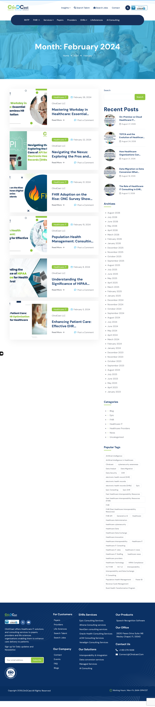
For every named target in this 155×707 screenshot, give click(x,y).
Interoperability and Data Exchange (120, 571)
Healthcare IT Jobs (113, 550)
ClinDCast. (27, 690)
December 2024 (115, 300)
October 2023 (114, 361)
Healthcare (136, 516)
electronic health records (116, 481)
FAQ (56, 663)
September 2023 (116, 365)
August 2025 (114, 265)
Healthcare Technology (115, 563)
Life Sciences (60, 629)
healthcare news (134, 554)
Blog (112, 411)
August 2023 (114, 370)
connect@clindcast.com (131, 654)
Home (66, 55)
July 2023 (112, 374)
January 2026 (114, 243)
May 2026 (112, 226)
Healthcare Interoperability (116, 541)
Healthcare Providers (120, 428)
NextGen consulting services (93, 629)
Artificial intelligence (114, 456)
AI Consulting (85, 668)
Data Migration (127, 469)
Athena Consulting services (92, 625)
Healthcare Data (112, 529)
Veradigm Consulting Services (93, 642)
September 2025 (116, 260)
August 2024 (114, 317)
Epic (112, 415)
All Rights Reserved (41, 690)
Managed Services (88, 664)
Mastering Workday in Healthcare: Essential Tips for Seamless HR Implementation (70, 111)
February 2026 (115, 239)
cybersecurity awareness (128, 464)
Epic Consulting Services (91, 620)
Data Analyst (111, 469)
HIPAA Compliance (136, 563)
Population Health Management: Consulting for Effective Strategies (72, 239)
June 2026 (113, 221)
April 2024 (113, 335)
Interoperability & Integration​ (93, 655)
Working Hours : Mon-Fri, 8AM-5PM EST (130, 690)
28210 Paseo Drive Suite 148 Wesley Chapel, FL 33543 (129, 635)
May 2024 (112, 330)
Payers (57, 620)
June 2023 (113, 378)
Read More (57, 120)
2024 (76, 55)
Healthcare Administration (116, 520)
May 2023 (112, 383)
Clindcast (109, 464)
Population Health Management (118, 579)
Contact (58, 655)
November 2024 (115, 304)
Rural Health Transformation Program (120, 588)
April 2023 (113, 387)
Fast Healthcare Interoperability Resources (123, 494)
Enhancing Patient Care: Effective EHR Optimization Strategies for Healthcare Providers (72, 324)
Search (107, 90)
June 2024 (113, 326)
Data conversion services (91, 659)
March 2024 (113, 339)
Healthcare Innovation (114, 537)
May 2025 (112, 278)
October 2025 (114, 256)
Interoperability (133, 567)
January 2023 (114, 391)
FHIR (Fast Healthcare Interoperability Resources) (121, 510)
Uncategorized (117, 437)
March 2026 (113, 234)
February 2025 (115, 291)
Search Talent (60, 633)
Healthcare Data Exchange (116, 533)
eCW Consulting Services (91, 638)
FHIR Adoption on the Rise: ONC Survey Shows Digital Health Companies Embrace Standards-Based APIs (72, 196)
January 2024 (114, 348)
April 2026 (113, 230)
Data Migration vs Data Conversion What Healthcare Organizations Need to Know (131, 170)
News (112, 432)
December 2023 (115, 352)
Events (57, 659)
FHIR (112, 419)
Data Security (111, 473)
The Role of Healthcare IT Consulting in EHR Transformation (131, 188)
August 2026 (114, 212)
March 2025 (113, 287)
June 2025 (113, 274)
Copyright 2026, (15, 690)
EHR (123, 473)
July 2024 (112, 322)
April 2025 (113, 282)
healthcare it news (132, 550)
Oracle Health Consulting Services (95, 633)
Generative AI (122, 516)
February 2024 (115, 343)
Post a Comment (86, 120)
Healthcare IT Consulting (115, 546)
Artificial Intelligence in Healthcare (119, 460)
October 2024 (114, 308)
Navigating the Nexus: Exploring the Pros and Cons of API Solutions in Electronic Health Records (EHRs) (71, 154)
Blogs (56, 668)
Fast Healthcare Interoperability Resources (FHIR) (123, 499)
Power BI (139, 579)
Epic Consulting (112, 490)
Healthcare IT (60, 97)
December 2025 (115, 247)
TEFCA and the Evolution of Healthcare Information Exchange (131, 136)
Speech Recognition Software (130, 620)
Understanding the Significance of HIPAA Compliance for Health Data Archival (70, 281)
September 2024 (116, 313)
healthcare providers (114, 558)
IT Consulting (111, 575)
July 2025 (112, 269)
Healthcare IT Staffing (114, 554)
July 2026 (112, 217)
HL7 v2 (120, 567)
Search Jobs (60, 637)
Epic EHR (126, 490)
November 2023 (115, 357)
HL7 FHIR (109, 567)
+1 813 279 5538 (126, 650)
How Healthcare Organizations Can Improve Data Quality (130, 153)
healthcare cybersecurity (116, 524)
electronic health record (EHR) (118, 477)
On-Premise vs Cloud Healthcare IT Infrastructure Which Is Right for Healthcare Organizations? (131, 118)
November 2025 (115, 252)
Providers (58, 624)
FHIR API (109, 516)
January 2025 (114, 295)
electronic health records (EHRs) (119, 486)
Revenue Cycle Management (117, 584)
